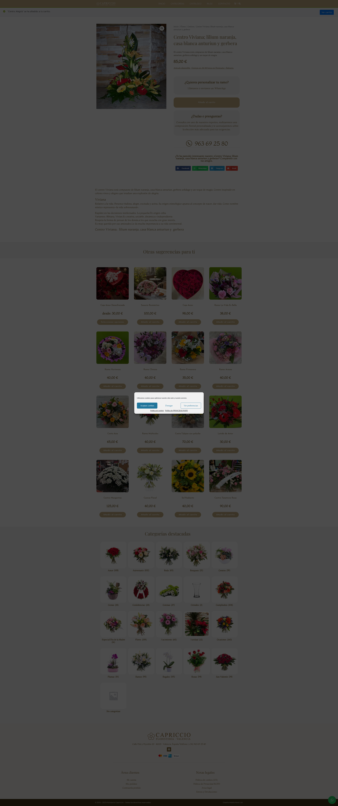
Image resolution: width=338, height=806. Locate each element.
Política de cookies (157, 411)
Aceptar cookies (147, 405)
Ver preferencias (191, 405)
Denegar (169, 405)
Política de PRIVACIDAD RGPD (176, 411)
